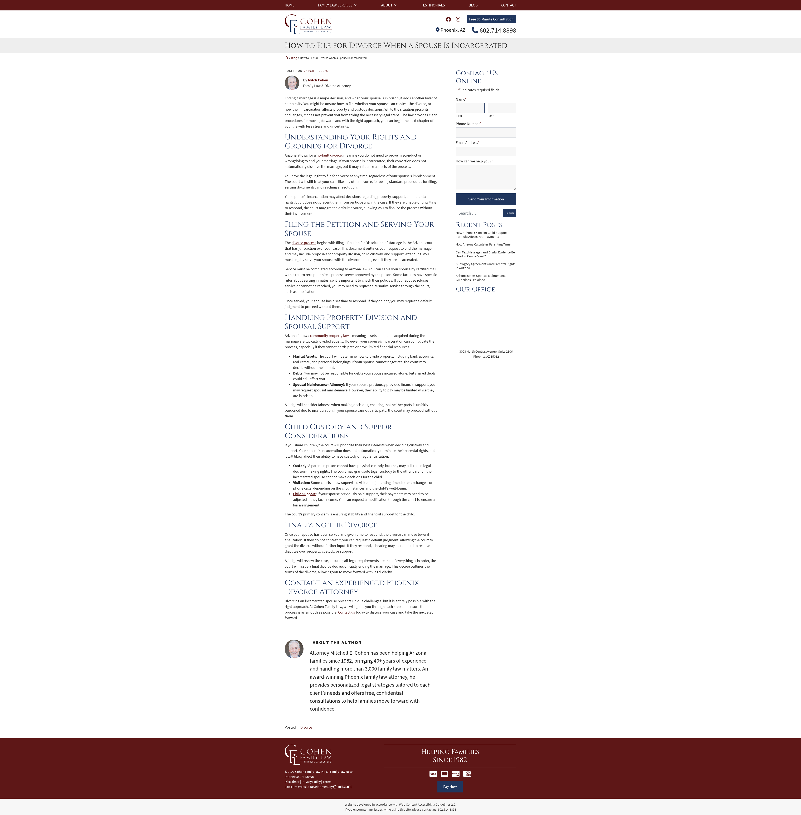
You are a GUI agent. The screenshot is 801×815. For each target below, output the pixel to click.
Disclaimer (292, 782)
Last (491, 116)
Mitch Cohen (318, 80)
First (459, 116)
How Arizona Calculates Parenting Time (483, 244)
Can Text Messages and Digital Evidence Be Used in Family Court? (485, 254)
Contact (508, 5)
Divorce (306, 727)
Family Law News (341, 771)
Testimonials (433, 5)
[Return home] (286, 58)
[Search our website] (479, 213)
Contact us (346, 612)
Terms (327, 782)
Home (289, 5)
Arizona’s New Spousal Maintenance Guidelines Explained (481, 278)
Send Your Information (486, 199)
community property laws (330, 335)
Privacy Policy (311, 782)
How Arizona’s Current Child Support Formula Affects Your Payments (481, 235)
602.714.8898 (447, 809)
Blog (473, 5)
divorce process (304, 242)
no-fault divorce (329, 155)
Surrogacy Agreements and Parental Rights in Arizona (485, 266)
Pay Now (450, 786)
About (387, 5)
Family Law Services (335, 5)
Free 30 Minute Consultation (491, 19)
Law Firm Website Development (307, 787)
